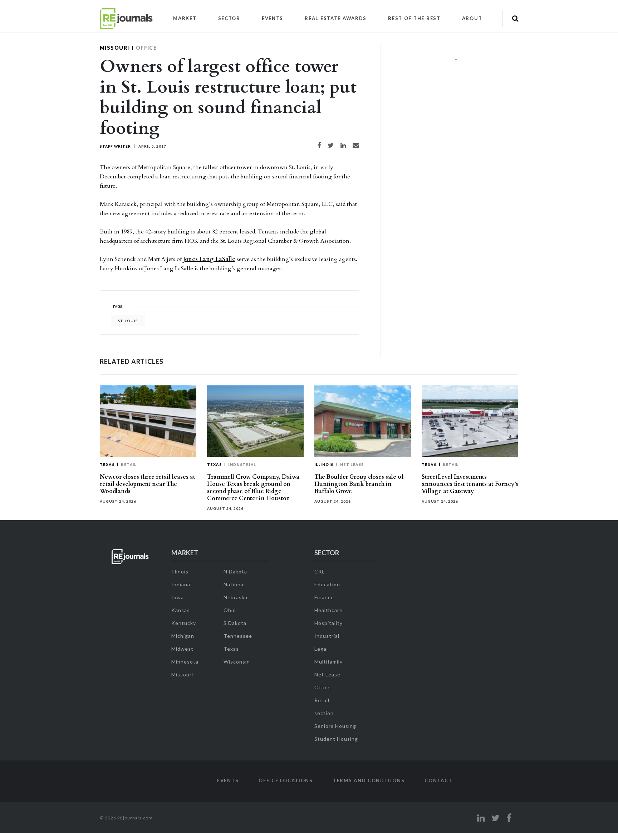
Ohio (230, 610)
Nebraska (235, 597)
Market (184, 18)
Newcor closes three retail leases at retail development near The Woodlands (147, 484)
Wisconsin (237, 662)
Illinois (324, 464)
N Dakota (235, 571)
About (472, 18)
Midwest (182, 649)
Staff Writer (115, 146)
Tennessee (238, 636)
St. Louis (128, 321)
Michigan (182, 636)
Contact (438, 780)
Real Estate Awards (336, 18)
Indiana (180, 584)
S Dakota (235, 623)
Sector (229, 18)
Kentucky (183, 623)
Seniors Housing (335, 726)
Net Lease (352, 464)
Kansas (180, 610)
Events (272, 18)
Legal (321, 649)
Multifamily (328, 662)
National (234, 584)
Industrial (242, 464)
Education (327, 584)
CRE (319, 571)
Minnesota (184, 662)
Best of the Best (414, 18)
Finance (324, 597)
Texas (107, 464)
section (324, 713)
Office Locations (286, 780)
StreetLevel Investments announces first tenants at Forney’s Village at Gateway (470, 484)
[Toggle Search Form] (515, 18)
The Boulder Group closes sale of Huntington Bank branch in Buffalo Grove (358, 484)
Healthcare (328, 610)
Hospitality (328, 623)
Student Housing (336, 739)
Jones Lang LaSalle (209, 259)
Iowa (177, 597)
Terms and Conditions (368, 780)
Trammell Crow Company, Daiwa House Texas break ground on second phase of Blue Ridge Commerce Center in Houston (253, 487)
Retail (129, 464)
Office (146, 48)
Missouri (114, 48)
